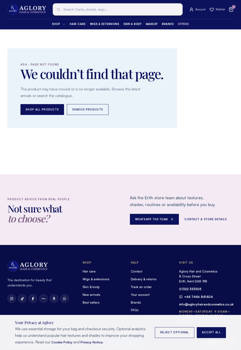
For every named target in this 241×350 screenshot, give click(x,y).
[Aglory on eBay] (43, 298)
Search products (87, 109)
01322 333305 (190, 289)
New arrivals (91, 295)
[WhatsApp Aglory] (64, 298)
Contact (136, 271)
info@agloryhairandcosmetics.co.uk (206, 304)
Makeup (152, 24)
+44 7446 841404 (198, 297)
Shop (56, 24)
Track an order (141, 287)
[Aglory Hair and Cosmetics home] (27, 9)
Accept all (211, 332)
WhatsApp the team (151, 219)
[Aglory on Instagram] (12, 298)
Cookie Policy (61, 342)
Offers (183, 24)
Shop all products (42, 109)
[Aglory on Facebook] (33, 298)
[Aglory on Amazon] (54, 298)
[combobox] (117, 9)
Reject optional (174, 332)
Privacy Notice (91, 342)
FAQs (135, 310)
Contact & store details (206, 219)
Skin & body (133, 24)
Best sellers (91, 302)
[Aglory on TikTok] (22, 298)
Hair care (77, 24)
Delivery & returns (144, 279)
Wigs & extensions (104, 24)
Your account (140, 295)
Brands (168, 24)
